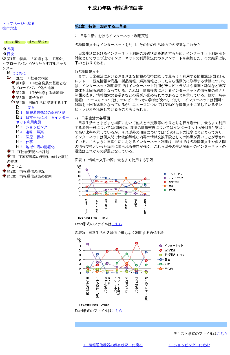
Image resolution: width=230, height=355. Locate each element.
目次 (10, 54)
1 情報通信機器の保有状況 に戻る (113, 345)
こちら (117, 224)
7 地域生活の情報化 (37, 147)
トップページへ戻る (18, 23)
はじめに (18, 73)
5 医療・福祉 (32, 137)
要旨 (27, 107)
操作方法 (9, 28)
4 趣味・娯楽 (32, 132)
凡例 (10, 49)
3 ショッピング (33, 127)
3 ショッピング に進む (189, 345)
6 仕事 (26, 142)
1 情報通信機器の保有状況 (42, 112)
